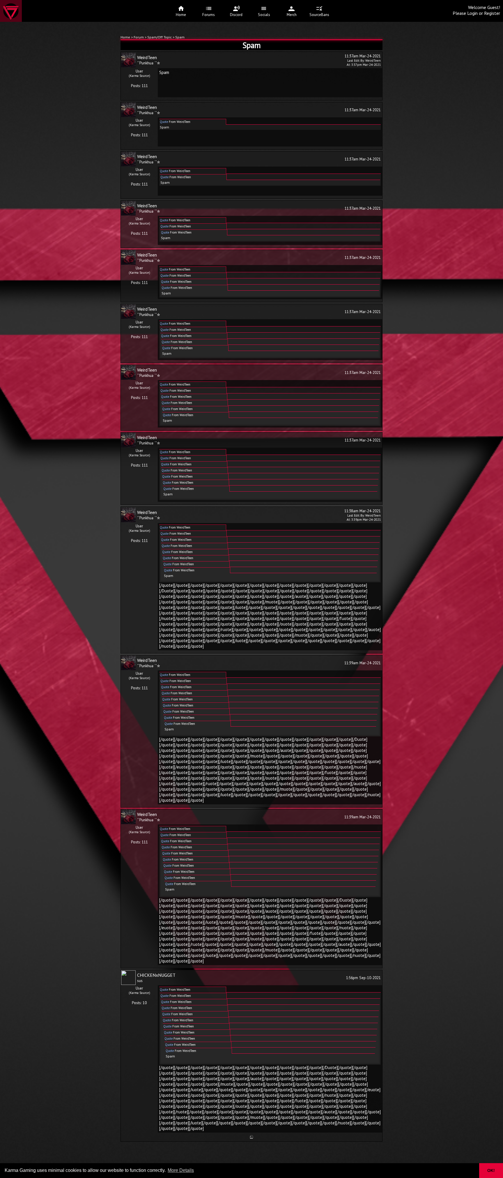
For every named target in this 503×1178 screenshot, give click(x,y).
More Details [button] (181, 1170)
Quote (164, 122)
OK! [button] (491, 1170)
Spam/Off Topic (159, 37)
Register (492, 13)
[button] (471, 1171)
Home (125, 37)
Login (472, 13)
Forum (139, 37)
